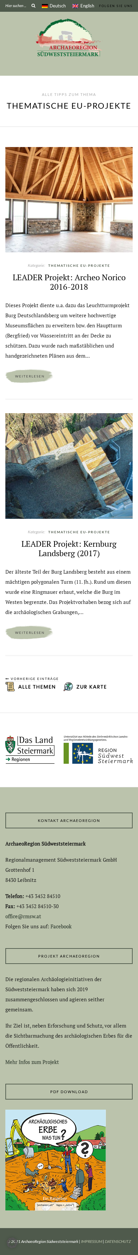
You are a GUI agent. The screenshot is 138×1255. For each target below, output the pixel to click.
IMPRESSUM (91, 1241)
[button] (12, 1243)
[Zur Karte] (83, 690)
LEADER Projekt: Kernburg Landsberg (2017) (69, 548)
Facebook (61, 926)
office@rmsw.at (23, 916)
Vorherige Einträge (34, 679)
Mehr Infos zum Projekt (32, 1062)
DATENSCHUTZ (118, 1241)
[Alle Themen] (31, 690)
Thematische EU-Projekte (79, 265)
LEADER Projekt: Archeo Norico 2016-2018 (69, 282)
